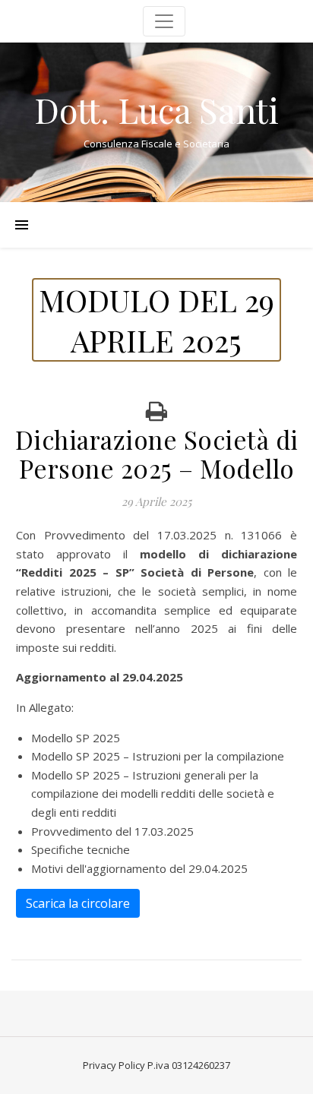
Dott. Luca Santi (156, 110)
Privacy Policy (114, 1065)
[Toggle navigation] (164, 21)
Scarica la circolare (78, 903)
